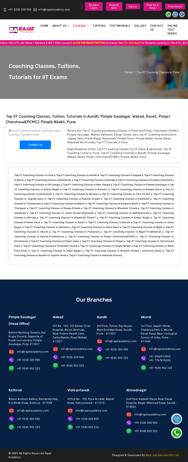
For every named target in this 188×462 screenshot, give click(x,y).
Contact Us (157, 27)
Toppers (99, 25)
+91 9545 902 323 (28, 368)
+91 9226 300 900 (19, 9)
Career (133, 6)
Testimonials (119, 25)
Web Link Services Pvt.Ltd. (162, 455)
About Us (59, 25)
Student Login (94, 6)
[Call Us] (176, 418)
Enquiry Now (114, 6)
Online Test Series (172, 29)
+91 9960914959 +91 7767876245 (160, 358)
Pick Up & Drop (153, 6)
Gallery (140, 25)
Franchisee (175, 6)
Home (44, 25)
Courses (79, 25)
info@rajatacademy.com (54, 9)
